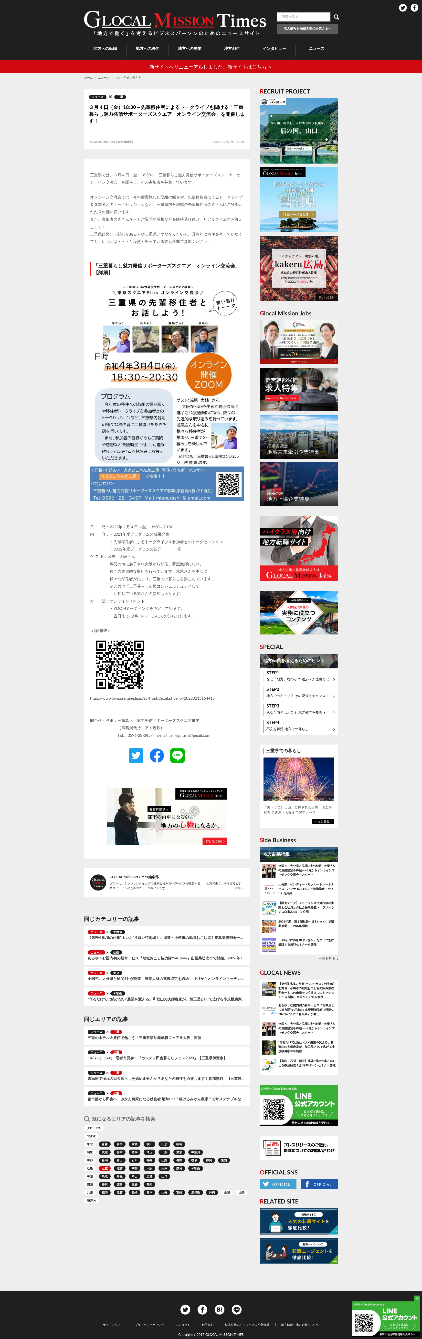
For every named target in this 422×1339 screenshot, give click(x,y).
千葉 (164, 1152)
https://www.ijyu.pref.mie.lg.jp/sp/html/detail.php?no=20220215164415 (152, 698)
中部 (90, 1160)
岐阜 (194, 1160)
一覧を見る (327, 958)
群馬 (134, 1152)
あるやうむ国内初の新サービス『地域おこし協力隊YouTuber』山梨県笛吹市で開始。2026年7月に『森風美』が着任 (167, 958)
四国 (90, 1184)
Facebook (414, 8)
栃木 (120, 1152)
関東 (90, 1152)
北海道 (117, 932)
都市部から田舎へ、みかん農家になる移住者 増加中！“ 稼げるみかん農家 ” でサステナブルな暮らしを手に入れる (167, 1099)
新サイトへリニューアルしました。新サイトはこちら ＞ (211, 67)
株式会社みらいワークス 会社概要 (247, 1324)
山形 (164, 1144)
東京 (179, 1152)
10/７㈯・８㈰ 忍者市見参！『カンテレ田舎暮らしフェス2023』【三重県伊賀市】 (157, 1058)
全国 (227, 1192)
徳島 (120, 1184)
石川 (134, 1160)
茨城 (105, 1152)
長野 (179, 1160)
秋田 (149, 1144)
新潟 (105, 1160)
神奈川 (195, 1152)
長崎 (134, 1192)
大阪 (149, 1168)
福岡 (105, 1192)
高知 (149, 1184)
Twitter (403, 8)
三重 (120, 96)
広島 (149, 1176)
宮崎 (179, 1192)
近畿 (90, 1168)
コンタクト (183, 1324)
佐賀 (120, 1192)
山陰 (242, 1192)
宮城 (134, 1144)
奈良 (179, 1168)
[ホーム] (175, 23)
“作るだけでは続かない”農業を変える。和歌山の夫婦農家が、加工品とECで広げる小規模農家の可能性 (167, 999)
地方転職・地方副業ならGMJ (300, 1324)
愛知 (224, 1160)
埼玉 (149, 1152)
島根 (120, 1176)
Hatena (219, 1310)
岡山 (134, 1176)
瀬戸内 (91, 1200)
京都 (134, 1168)
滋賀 (120, 1168)
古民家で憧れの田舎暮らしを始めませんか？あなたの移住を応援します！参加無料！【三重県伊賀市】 (167, 1078)
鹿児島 (195, 1192)
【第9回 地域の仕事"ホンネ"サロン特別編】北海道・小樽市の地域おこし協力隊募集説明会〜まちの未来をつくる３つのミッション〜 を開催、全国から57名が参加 (167, 938)
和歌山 (117, 993)
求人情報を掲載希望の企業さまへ (307, 28)
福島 (179, 1144)
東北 (90, 1144)
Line (237, 1310)
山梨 (116, 952)
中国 (90, 1176)
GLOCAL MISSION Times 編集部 (134, 877)
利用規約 (207, 1324)
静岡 (209, 1160)
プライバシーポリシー (149, 1324)
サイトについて (113, 1324)
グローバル (94, 1128)
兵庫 (164, 1168)
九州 (90, 1192)
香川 (105, 1184)
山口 (164, 1176)
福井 (149, 1160)
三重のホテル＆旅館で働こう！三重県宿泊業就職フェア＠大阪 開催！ (146, 1038)
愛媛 (134, 1184)
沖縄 (212, 1192)
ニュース (98, 96)
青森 (105, 1144)
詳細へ (239, 888)
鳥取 (105, 1176)
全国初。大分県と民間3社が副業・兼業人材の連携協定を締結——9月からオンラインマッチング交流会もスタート (167, 979)
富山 (120, 1160)
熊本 (149, 1192)
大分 (116, 973)
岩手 (120, 1144)
